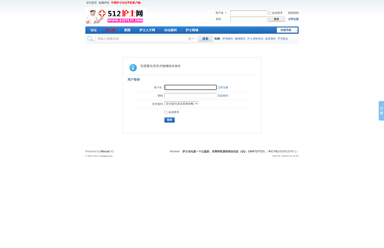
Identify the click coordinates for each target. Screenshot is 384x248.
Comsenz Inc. (106, 156)
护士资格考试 (255, 38)
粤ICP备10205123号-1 (282, 151)
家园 (127, 30)
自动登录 (277, 12)
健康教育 (240, 38)
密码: (161, 95)
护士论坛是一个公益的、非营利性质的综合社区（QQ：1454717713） (224, 151)
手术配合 (283, 38)
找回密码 (293, 12)
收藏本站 (104, 2)
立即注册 (293, 19)
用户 (191, 39)
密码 (218, 19)
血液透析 (270, 38)
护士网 (110, 30)
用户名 (220, 12)
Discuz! (105, 151)
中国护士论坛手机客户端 (125, 2)
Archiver (175, 151)
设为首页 (91, 2)
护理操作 (227, 38)
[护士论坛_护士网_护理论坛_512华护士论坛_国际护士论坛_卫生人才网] (115, 23)
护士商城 (192, 30)
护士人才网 (147, 30)
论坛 (93, 30)
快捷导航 (286, 30)
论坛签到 (170, 30)
